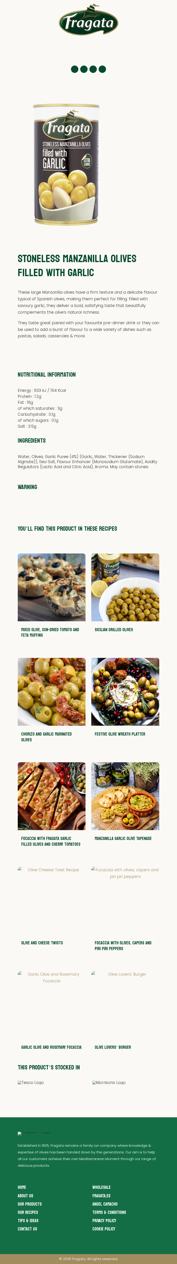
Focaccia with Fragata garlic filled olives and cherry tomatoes (50, 841)
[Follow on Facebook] (84, 69)
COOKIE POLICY (103, 1229)
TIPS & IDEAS (28, 1221)
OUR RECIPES (28, 1212)
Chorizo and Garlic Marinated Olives (46, 737)
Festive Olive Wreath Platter (120, 734)
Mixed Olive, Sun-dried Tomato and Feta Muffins (50, 632)
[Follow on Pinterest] (93, 69)
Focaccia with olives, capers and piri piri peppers (123, 946)
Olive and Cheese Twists (42, 943)
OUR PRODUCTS (30, 1204)
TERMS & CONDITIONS (109, 1212)
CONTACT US (27, 1229)
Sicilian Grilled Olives (114, 630)
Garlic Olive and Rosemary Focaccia (51, 1047)
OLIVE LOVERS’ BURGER (113, 1047)
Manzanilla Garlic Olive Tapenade (123, 839)
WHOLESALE (101, 1187)
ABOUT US (25, 1196)
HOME (22, 1187)
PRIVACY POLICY (104, 1221)
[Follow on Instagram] (74, 69)
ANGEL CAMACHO (105, 1204)
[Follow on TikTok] (102, 69)
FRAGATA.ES (101, 1196)
